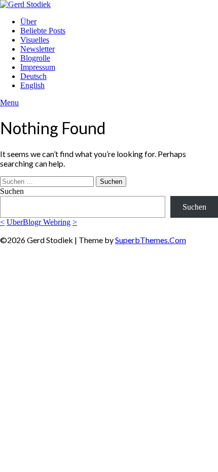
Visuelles (34, 39)
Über (28, 21)
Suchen (12, 191)
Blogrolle (35, 58)
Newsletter (37, 49)
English (32, 85)
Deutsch (33, 76)
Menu (9, 102)
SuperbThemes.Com (150, 240)
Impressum (37, 67)
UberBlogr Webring (38, 222)
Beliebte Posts (42, 30)
